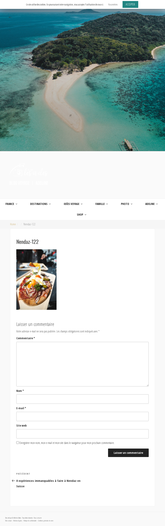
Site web (21, 425)
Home (13, 224)
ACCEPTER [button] (130, 4)
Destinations (38, 204)
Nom (20, 391)
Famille (100, 204)
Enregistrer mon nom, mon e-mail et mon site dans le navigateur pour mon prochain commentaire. (67, 443)
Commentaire (25, 338)
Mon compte (8, 521)
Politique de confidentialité (30, 521)
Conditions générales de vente (45, 521)
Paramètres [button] (113, 4)
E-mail (21, 408)
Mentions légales (17, 521)
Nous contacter (38, 518)
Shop (80, 214)
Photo (125, 204)
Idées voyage (71, 204)
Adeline (150, 204)
